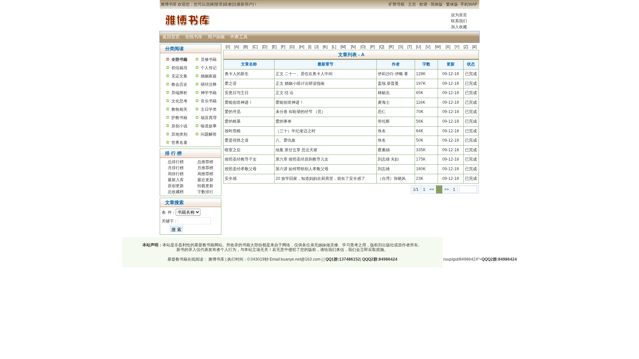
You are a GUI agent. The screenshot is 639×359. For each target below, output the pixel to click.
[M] (343, 47)
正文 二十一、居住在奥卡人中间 (304, 73)
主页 (412, 4)
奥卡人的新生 (237, 73)
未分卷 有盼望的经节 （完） (300, 111)
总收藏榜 (176, 191)
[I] (309, 47)
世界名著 (179, 142)
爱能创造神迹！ (239, 102)
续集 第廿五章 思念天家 (297, 150)
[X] (448, 47)
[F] (283, 47)
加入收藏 (459, 27)
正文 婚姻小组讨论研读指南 (300, 83)
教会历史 (179, 84)
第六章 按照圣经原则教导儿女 (302, 159)
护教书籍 (179, 117)
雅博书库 (215, 259)
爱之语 (231, 83)
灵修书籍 (209, 59)
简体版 (437, 4)
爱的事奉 (284, 121)
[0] (228, 47)
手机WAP (468, 4)
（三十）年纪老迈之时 (296, 131)
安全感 (231, 178)
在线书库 (193, 36)
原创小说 (179, 126)
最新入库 (176, 180)
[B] (245, 47)
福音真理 (209, 117)
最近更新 (205, 180)
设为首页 (459, 15)
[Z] (466, 47)
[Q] (381, 47)
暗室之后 (233, 150)
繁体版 (452, 4)
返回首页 (171, 36)
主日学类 (209, 109)
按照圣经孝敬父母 (241, 169)
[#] (474, 47)
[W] (438, 47)
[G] (292, 47)
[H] (301, 47)
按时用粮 (233, 131)
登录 (219, 4)
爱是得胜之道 (237, 140)
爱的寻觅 (233, 111)
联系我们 (459, 21)
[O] (362, 47)
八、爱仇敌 (286, 140)
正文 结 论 (285, 92)
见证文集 (179, 76)
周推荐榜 (205, 174)
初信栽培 (179, 67)
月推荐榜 (205, 168)
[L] (334, 47)
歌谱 (423, 4)
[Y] (457, 47)
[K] (325, 47)
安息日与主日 (237, 92)
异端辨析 (179, 92)
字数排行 (205, 191)
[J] (317, 47)
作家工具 (239, 36)
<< (431, 189)
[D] (264, 47)
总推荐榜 (205, 162)
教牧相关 (179, 109)
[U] (418, 47)
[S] (400, 47)
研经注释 (209, 84)
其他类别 (179, 134)
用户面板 (216, 36)
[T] (409, 47)
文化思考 (179, 101)
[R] (391, 47)
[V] (428, 47)
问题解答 (209, 134)
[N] (353, 47)
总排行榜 (176, 162)
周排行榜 (176, 174)
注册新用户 (243, 4)
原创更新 (176, 185)
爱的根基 (233, 121)
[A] (236, 47)
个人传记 (209, 67)
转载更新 (205, 185)
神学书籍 (209, 92)
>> (446, 189)
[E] (274, 47)
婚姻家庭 (209, 76)
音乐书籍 (209, 101)
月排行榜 (176, 168)
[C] (255, 47)
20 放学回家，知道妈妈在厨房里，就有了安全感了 (320, 178)
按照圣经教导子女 (241, 159)
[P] (372, 47)
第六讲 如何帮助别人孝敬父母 (302, 169)
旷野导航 (397, 4)
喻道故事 (209, 126)
